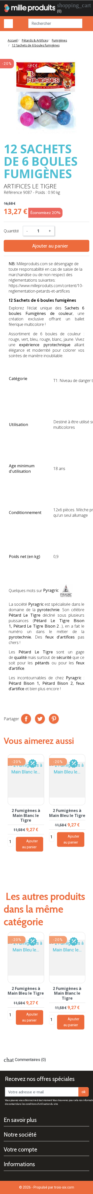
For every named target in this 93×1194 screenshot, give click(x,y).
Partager (26, 719)
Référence (13, 192)
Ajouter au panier (46, 246)
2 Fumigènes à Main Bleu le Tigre (67, 813)
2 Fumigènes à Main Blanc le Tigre (26, 815)
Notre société (20, 1134)
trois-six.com (64, 1187)
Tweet (40, 719)
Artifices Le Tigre (30, 186)
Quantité (11, 231)
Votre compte (20, 1149)
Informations (19, 1164)
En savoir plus (20, 1119)
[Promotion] (32, 763)
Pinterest (54, 719)
